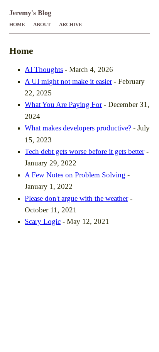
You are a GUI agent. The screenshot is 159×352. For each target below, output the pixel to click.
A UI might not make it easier (68, 81)
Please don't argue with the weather (76, 198)
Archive (70, 24)
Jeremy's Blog (30, 13)
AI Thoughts (44, 69)
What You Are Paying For (63, 104)
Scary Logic (43, 221)
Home (17, 24)
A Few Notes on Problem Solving (75, 175)
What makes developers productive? (78, 128)
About (42, 24)
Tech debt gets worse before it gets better (84, 151)
